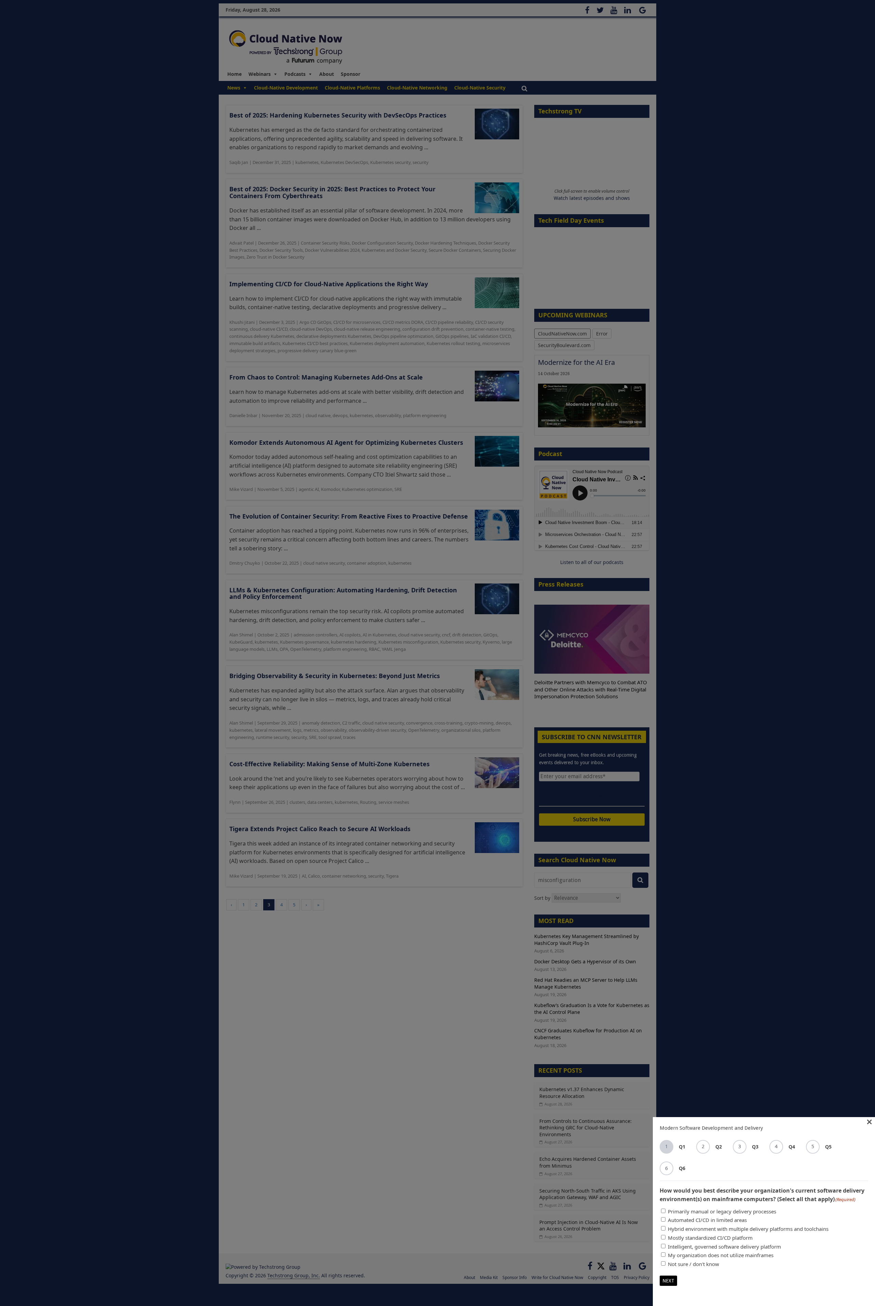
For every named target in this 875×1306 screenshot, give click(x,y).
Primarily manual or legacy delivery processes (722, 1211)
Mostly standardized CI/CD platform (710, 1237)
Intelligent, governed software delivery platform (724, 1246)
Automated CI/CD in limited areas (707, 1219)
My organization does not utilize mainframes (720, 1255)
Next (668, 1280)
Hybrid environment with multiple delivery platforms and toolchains (748, 1228)
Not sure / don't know (693, 1264)
